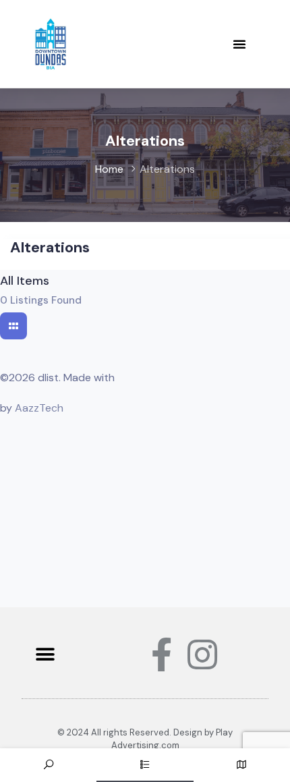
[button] (239, 44)
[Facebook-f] (162, 654)
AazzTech (39, 408)
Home (109, 169)
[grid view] (13, 325)
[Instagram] (202, 654)
